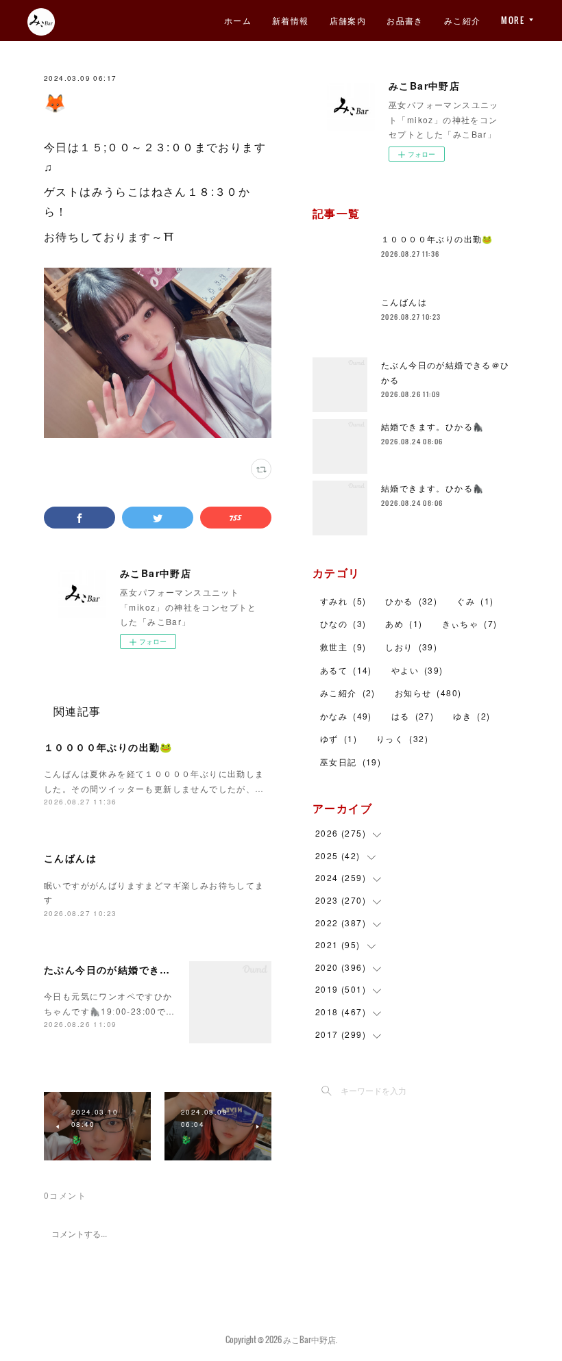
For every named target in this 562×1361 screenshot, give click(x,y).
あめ (403, 623)
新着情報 (290, 20)
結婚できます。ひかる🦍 (432, 426)
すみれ (343, 601)
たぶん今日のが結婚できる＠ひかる (128, 969)
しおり (411, 646)
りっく (402, 738)
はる (412, 716)
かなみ (346, 716)
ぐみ (474, 601)
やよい (417, 670)
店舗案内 (348, 20)
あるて (346, 670)
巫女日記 (350, 761)
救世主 (343, 646)
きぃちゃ (470, 623)
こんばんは (70, 858)
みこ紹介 (462, 20)
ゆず (338, 738)
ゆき (471, 716)
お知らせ (428, 692)
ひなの (343, 623)
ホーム (238, 20)
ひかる (411, 601)
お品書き (405, 20)
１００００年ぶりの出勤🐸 (108, 747)
